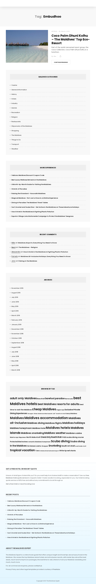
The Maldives (16, 135)
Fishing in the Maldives (27, 261)
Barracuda (69, 399)
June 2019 (15, 302)
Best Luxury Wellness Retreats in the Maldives (28, 180)
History (14, 94)
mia (55, 56)
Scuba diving (60, 441)
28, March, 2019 (64, 31)
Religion (14, 117)
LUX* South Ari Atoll (59, 413)
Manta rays (14, 437)
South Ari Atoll (68, 446)
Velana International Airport (49, 451)
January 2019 (16, 324)
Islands (14, 108)
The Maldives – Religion (28, 247)
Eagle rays (60, 410)
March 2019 (15, 315)
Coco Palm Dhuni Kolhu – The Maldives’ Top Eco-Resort (71, 39)
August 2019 (15, 293)
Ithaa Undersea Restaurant (43, 413)
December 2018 (17, 329)
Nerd (13, 247)
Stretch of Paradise (19, 189)
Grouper (30, 413)
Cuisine (14, 85)
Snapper (45, 446)
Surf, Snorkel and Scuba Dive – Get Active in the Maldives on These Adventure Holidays (45, 207)
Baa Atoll (41, 398)
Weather (14, 149)
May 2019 (14, 306)
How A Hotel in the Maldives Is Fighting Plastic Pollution (32, 212)
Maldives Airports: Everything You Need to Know (37, 243)
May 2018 (14, 361)
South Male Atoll (80, 446)
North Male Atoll (33, 437)
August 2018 (15, 347)
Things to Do (16, 140)
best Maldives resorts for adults (58, 404)
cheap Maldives (44, 409)
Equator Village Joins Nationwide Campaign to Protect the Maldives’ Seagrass (42, 216)
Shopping (15, 131)
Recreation (15, 112)
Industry (14, 103)
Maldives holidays (73, 423)
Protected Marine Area (19, 442)
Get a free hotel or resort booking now (20, 484)
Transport (15, 144)
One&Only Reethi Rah (51, 437)
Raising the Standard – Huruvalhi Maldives (28, 193)
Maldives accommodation (46, 418)
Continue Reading (61, 62)
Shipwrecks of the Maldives (21, 126)
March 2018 (15, 370)
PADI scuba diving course (73, 437)
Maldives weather (55, 433)
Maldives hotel (39, 428)
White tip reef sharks (67, 451)
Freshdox (56, 569)
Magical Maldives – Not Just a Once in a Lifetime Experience (34, 198)
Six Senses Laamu (34, 446)
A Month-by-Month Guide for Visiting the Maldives (31, 184)
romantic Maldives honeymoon (39, 442)
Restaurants (16, 121)
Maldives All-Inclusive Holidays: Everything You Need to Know (45, 256)
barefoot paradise (55, 398)
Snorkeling (55, 445)
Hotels (54, 31)
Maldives (17, 418)
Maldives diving (36, 423)
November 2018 (17, 334)
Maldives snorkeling (32, 433)
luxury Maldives (71, 413)
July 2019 (14, 297)
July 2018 (14, 352)
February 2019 (16, 320)
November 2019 (17, 288)
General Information (19, 90)
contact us (38, 566)
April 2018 (14, 365)
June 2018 (15, 356)
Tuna (37, 451)
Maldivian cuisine (74, 433)
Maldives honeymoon (21, 428)
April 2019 (14, 311)
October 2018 (16, 338)
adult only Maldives (23, 398)
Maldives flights (53, 423)
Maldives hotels (58, 428)
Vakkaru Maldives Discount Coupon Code (27, 175)
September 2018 (17, 343)
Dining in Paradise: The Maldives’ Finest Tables (29, 202)
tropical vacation (22, 450)
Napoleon (22, 437)
